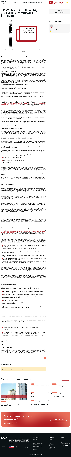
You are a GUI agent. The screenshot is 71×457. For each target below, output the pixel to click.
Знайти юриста (17, 2)
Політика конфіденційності (52, 441)
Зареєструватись (58, 2)
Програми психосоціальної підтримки (38, 444)
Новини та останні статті (18, 5)
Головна (2, 5)
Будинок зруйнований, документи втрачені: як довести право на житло (60, 387)
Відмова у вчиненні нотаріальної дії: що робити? (40, 386)
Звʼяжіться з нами (59, 419)
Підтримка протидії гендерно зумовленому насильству (38, 441)
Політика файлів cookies (52, 448)
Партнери (35, 449)
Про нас (50, 439)
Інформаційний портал (32, 2)
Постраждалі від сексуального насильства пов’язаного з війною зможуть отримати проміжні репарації (40, 403)
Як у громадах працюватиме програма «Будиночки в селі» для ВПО (39, 395)
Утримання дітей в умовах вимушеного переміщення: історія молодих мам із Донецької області (58, 395)
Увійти (51, 2)
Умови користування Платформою (51, 444)
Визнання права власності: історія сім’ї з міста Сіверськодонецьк (14, 404)
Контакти (40, 2)
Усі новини (66, 379)
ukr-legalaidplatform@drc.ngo (65, 443)
